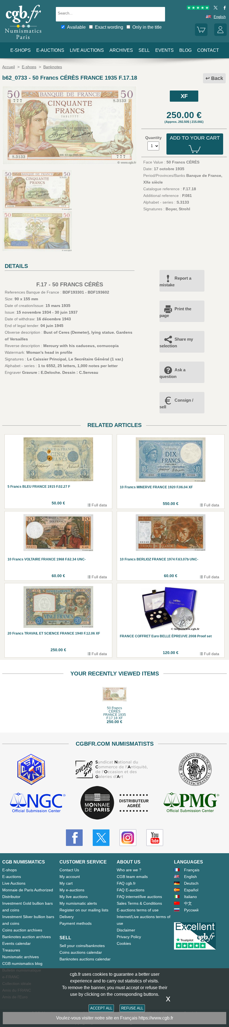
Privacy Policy (129, 937)
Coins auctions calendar (80, 952)
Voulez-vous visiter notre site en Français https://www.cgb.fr (114, 1018)
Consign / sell (176, 403)
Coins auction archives (22, 930)
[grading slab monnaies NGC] (38, 803)
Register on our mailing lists (83, 910)
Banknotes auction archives (26, 937)
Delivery (66, 916)
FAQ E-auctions (130, 890)
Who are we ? (129, 870)
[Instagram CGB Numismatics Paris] (128, 837)
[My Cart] (201, 35)
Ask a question (172, 373)
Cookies (124, 943)
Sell (144, 50)
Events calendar (16, 943)
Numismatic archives (20, 957)
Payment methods (75, 923)
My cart (66, 883)
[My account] (220, 35)
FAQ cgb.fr (126, 883)
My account (69, 876)
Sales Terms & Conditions (139, 903)
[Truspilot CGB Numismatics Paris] (198, 8)
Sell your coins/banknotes (82, 945)
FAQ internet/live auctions (139, 896)
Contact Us (69, 870)
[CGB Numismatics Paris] (23, 40)
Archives (121, 50)
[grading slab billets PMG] (191, 803)
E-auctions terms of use (138, 910)
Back (217, 78)
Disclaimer (126, 930)
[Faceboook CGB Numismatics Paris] (74, 837)
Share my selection (176, 342)
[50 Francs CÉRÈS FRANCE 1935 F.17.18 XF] (69, 163)
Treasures (11, 950)
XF (184, 96)
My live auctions (73, 896)
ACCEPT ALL (101, 1008)
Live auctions (87, 50)
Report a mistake (175, 281)
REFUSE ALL (132, 1008)
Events (164, 50)
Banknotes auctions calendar (85, 959)
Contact (208, 50)
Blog (185, 50)
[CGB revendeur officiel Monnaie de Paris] (114, 803)
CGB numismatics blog (22, 963)
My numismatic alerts (78, 903)
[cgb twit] (214, 8)
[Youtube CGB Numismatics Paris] (154, 837)
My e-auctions (71, 890)
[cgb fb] (223, 8)
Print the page (175, 312)
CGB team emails (132, 876)
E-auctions (50, 50)
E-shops (20, 50)
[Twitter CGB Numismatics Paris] (101, 837)
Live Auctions (13, 883)
